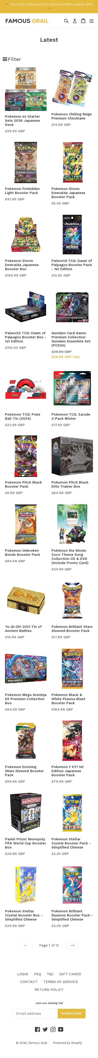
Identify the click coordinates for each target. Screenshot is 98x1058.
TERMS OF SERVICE (60, 982)
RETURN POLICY (49, 989)
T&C (50, 974)
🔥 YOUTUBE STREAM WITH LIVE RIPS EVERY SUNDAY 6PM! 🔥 (49, 6)
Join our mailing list (49, 1003)
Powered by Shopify (67, 1043)
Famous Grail (37, 1043)
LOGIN (22, 974)
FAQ (37, 974)
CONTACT (29, 982)
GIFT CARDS (70, 974)
